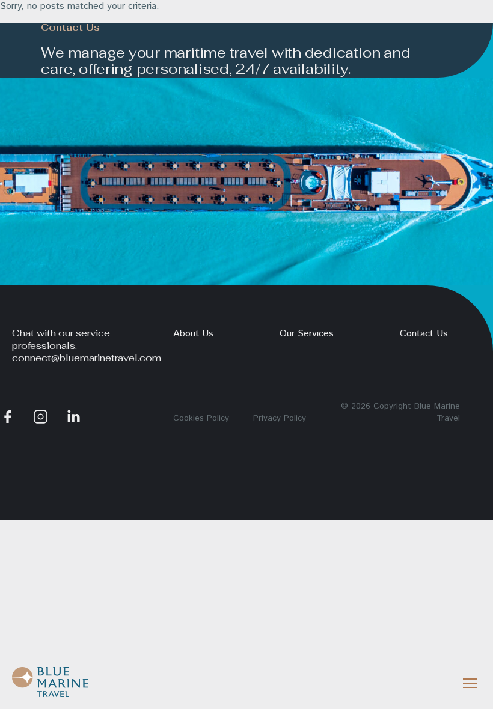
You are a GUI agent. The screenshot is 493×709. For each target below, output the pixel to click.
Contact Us (424, 334)
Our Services (307, 334)
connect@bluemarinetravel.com (86, 357)
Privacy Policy (279, 418)
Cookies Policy (201, 418)
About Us (193, 334)
